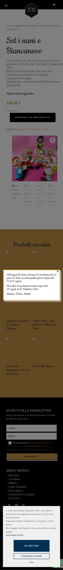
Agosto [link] (13, 289)
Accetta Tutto (31, 545)
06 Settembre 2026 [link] (28, 289)
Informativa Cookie (14, 535)
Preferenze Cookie (31, 556)
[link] (28, 289)
